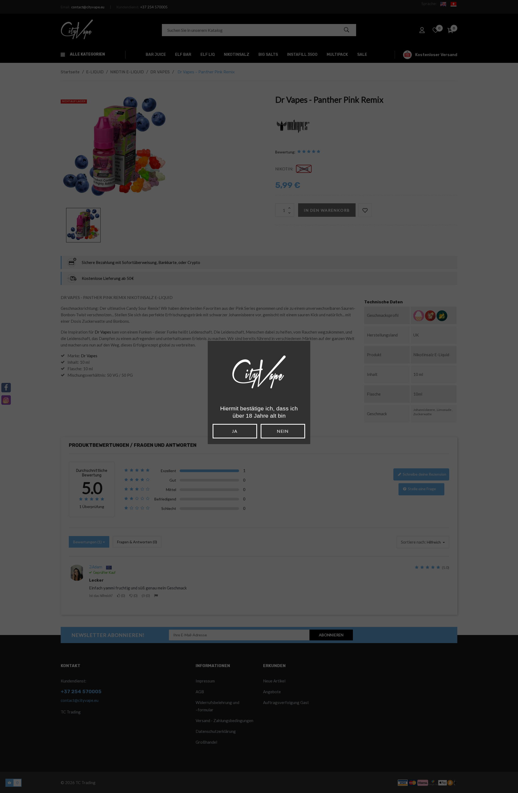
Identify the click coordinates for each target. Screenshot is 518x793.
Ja (234, 431)
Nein (283, 431)
